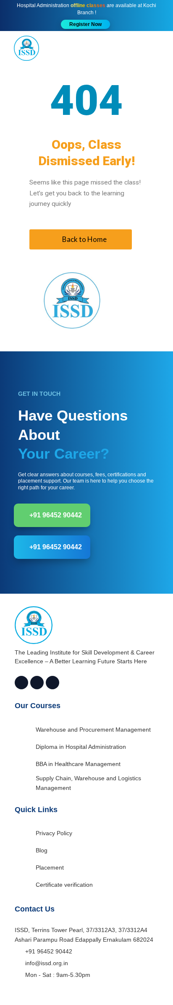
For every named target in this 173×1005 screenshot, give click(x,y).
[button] (85, 24)
